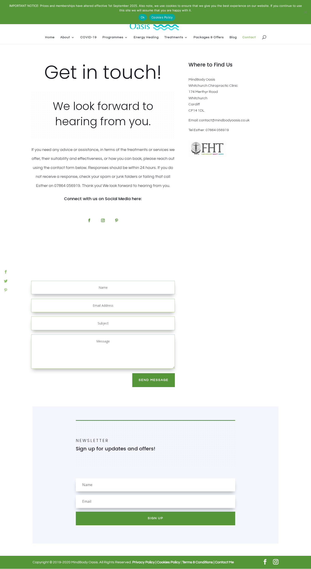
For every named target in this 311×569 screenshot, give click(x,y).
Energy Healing (146, 37)
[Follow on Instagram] (103, 220)
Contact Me (224, 562)
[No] (305, 12)
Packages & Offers (209, 37)
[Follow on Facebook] (89, 220)
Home (50, 37)
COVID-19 (88, 37)
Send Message (153, 380)
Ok (143, 17)
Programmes (112, 37)
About (65, 37)
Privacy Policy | (144, 562)
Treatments (173, 37)
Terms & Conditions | (198, 562)
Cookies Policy (168, 562)
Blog (233, 37)
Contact (249, 37)
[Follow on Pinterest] (116, 220)
